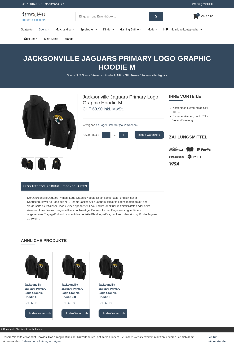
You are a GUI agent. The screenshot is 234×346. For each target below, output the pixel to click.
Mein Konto (51, 38)
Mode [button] (151, 29)
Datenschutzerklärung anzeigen (41, 341)
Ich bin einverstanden (218, 339)
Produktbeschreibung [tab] (41, 186)
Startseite (27, 29)
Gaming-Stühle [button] (129, 29)
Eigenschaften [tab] (75, 186)
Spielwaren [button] (87, 29)
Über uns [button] (29, 38)
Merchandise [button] (64, 29)
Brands (68, 38)
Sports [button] (43, 29)
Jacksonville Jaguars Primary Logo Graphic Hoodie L (109, 291)
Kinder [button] (107, 29)
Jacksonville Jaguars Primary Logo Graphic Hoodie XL (35, 291)
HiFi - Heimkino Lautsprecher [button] (181, 29)
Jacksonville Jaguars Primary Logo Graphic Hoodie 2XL (72, 291)
